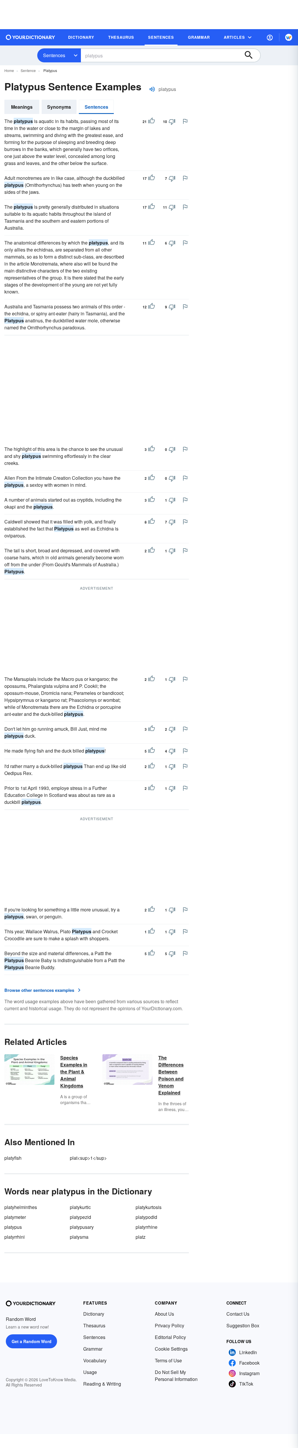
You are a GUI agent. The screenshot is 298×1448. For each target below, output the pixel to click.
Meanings (22, 106)
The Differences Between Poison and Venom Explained (171, 1075)
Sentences (54, 55)
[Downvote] (171, 121)
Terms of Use (168, 1360)
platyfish (13, 1157)
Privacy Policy (169, 1325)
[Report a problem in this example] (185, 121)
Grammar (92, 1348)
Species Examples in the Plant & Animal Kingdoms (73, 1071)
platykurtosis (149, 1207)
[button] (269, 37)
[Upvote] (151, 121)
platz (141, 1236)
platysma (79, 1236)
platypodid (146, 1217)
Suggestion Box (242, 1325)
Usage (90, 1372)
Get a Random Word (32, 1341)
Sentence (28, 70)
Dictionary (93, 1313)
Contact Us (237, 1313)
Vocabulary (95, 1360)
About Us (164, 1313)
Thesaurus (94, 1325)
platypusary (82, 1227)
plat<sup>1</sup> (88, 1157)
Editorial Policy (170, 1337)
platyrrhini (14, 1236)
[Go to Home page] (30, 37)
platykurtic (80, 1207)
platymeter (15, 1217)
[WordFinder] (288, 37)
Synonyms (59, 106)
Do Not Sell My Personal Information (176, 1375)
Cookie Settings (171, 1348)
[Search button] (251, 55)
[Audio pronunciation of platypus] (152, 89)
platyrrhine (146, 1227)
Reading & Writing (102, 1383)
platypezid (80, 1217)
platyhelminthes (20, 1207)
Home (9, 70)
